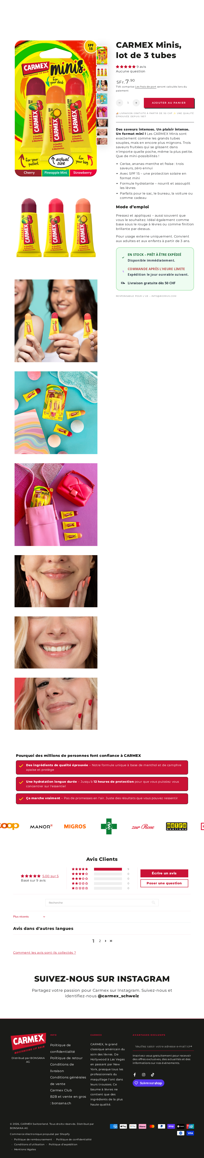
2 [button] (100, 941)
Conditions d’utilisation (29, 1144)
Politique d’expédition (63, 1144)
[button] (126, 67)
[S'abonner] (191, 1046)
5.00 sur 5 (50, 876)
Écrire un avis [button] (164, 873)
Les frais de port (145, 86)
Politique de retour (66, 1058)
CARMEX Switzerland (34, 1123)
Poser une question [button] (164, 883)
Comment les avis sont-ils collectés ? (44, 953)
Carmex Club (61, 1090)
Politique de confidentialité (74, 1139)
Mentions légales (25, 1149)
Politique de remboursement (33, 1139)
